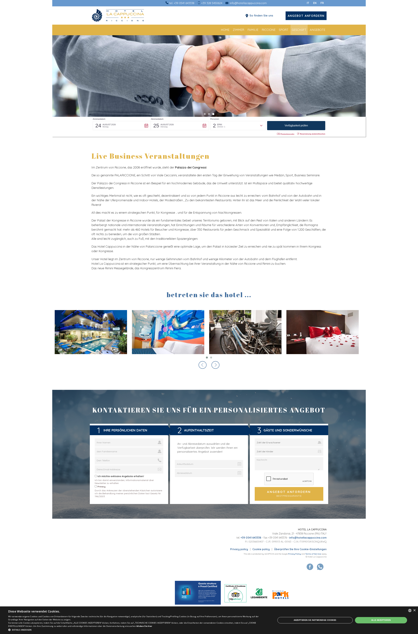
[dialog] (209, 620)
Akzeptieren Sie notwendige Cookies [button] (315, 620)
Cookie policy (261, 549)
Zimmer (238, 30)
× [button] (414, 610)
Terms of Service (313, 554)
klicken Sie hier (144, 626)
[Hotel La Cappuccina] (129, 15)
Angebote (317, 30)
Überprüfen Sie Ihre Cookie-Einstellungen (300, 549)
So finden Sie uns (261, 15)
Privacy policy (239, 549)
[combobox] (409, 610)
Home (225, 30)
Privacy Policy (294, 554)
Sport (283, 30)
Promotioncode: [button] (288, 134)
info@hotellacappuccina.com (248, 3)
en (314, 3)
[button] (122, 125)
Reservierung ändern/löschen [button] (312, 134)
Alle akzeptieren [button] (381, 620)
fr (322, 3)
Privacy (101, 486)
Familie (253, 30)
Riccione (268, 30)
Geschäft (299, 30)
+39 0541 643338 (184, 3)
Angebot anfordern (306, 15)
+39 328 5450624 (211, 3)
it (308, 3)
